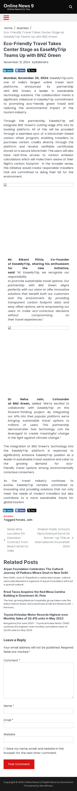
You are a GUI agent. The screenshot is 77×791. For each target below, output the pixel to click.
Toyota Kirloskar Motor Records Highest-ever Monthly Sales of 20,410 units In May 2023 (36, 616)
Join (29, 520)
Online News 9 (19, 5)
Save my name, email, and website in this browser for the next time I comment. (34, 751)
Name (9, 706)
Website (9, 734)
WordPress (46, 785)
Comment (12, 660)
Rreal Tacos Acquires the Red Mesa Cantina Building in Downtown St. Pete (34, 593)
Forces (20, 520)
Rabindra (41, 62)
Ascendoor (66, 782)
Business (8, 516)
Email (8, 720)
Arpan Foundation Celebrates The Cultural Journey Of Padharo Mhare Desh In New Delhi (36, 570)
